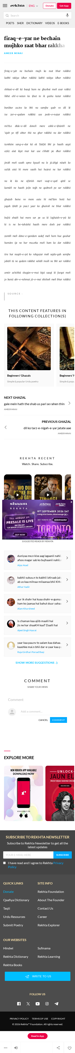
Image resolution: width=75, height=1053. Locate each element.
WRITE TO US (41, 976)
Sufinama (44, 948)
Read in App (37, 1035)
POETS (10, 23)
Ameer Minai (13, 53)
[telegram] (56, 1003)
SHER (20, 23)
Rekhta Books (12, 965)
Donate (50, 5)
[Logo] (17, 6)
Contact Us (45, 908)
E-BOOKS (63, 23)
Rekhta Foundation (51, 891)
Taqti (6, 908)
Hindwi (8, 948)
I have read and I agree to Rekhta (35, 865)
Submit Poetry (13, 925)
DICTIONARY (34, 23)
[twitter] (28, 1003)
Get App (64, 5)
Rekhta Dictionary (15, 956)
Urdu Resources (14, 916)
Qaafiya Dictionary (16, 900)
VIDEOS (50, 23)
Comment (58, 719)
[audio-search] (67, 15)
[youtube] (37, 1003)
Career (42, 916)
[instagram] (47, 1003)
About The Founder (51, 900)
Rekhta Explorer (49, 925)
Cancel (43, 719)
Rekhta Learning (49, 956)
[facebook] (19, 1003)
